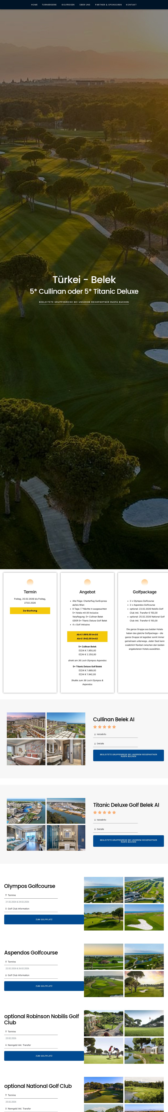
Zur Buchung (30, 610)
